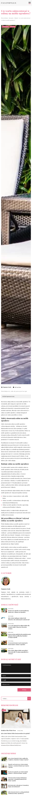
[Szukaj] (29, 698)
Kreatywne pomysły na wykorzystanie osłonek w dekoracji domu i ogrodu (18, 772)
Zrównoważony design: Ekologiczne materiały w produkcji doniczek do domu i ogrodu (17, 779)
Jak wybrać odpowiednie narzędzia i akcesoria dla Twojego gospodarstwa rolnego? (18, 652)
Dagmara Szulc (7, 387)
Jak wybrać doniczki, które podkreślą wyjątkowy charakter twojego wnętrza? (18, 759)
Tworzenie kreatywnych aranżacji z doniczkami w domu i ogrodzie (18, 643)
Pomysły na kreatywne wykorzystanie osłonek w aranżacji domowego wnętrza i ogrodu (18, 766)
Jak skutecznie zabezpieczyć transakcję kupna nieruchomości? (18, 786)
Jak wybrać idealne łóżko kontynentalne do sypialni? (15, 733)
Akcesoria (5, 26)
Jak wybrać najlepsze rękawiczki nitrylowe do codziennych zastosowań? (19, 618)
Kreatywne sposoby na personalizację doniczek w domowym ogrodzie (18, 611)
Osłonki (12, 26)
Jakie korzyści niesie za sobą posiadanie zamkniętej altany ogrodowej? (18, 792)
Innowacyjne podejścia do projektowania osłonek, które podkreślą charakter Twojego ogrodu (19, 636)
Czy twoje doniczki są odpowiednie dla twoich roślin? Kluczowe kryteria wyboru (18, 627)
